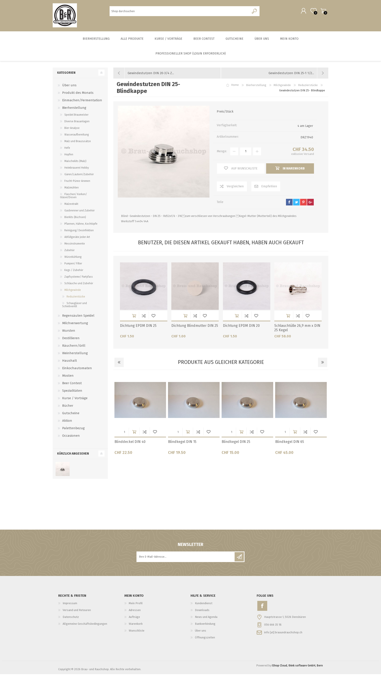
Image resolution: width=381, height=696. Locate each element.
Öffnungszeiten (205, 637)
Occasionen (71, 436)
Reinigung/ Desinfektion (79, 230)
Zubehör (69, 250)
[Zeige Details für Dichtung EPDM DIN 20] (246, 286)
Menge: (222, 151)
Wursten (68, 331)
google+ (310, 202)
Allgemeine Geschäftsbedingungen (85, 623)
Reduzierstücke (76, 296)
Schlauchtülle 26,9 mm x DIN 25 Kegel (297, 328)
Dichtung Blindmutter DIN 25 (194, 326)
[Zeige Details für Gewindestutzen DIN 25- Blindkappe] (62, 469)
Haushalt (69, 361)
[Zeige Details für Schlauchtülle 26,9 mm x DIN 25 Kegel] (298, 286)
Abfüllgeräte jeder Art (77, 237)
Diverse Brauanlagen (77, 121)
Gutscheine (70, 413)
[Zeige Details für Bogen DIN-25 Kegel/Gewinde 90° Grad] (247, 400)
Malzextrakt (71, 203)
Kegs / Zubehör (73, 270)
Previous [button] (119, 362)
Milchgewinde (72, 290)
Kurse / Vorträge (75, 398)
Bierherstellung (74, 108)
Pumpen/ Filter (73, 263)
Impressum (70, 603)
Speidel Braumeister (76, 114)
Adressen (135, 610)
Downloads (202, 610)
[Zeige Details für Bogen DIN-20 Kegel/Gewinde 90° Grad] (140, 400)
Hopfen (68, 154)
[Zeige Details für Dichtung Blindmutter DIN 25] (195, 286)
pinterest (303, 202)
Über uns (69, 85)
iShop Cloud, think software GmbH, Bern (297, 665)
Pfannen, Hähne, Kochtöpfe (80, 223)
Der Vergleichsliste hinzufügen (144, 316)
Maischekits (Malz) (75, 161)
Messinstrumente (74, 243)
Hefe (67, 147)
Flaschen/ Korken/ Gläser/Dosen (73, 196)
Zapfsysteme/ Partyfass (78, 276)
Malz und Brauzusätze (77, 141)
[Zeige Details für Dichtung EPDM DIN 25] (143, 286)
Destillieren (71, 338)
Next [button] (322, 362)
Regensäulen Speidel (78, 316)
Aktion (67, 421)
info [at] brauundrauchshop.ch (283, 632)
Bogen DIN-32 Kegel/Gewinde (299, 442)
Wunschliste (153, 316)
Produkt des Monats (77, 93)
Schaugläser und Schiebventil (74, 305)
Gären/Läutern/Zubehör (79, 174)
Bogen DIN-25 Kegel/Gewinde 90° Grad (245, 444)
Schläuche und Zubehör (78, 283)
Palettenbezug (73, 428)
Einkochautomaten (77, 368)
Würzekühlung (73, 256)
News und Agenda (206, 617)
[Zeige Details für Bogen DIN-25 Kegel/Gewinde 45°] (194, 400)
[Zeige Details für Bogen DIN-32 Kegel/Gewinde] (301, 400)
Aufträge (134, 617)
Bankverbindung (205, 623)
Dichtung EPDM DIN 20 (241, 326)
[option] (140, 416)
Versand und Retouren (77, 610)
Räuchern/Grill (73, 346)
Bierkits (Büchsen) (75, 217)
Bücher (67, 406)
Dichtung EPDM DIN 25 (138, 326)
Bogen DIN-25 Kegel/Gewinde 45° (192, 444)
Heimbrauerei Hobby (76, 167)
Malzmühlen (71, 187)
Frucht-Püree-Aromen (77, 180)
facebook (289, 202)
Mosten (68, 376)
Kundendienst (203, 603)
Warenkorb (323, 11)
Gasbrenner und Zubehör (79, 210)
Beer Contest (72, 383)
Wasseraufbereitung (76, 134)
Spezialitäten (72, 391)
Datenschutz (71, 617)
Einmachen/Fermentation (82, 100)
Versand (309, 154)
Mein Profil (136, 603)
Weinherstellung (75, 353)
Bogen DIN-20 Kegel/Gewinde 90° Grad (138, 444)
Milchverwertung (75, 323)
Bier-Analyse (72, 128)
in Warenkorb (134, 316)
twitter (296, 202)
